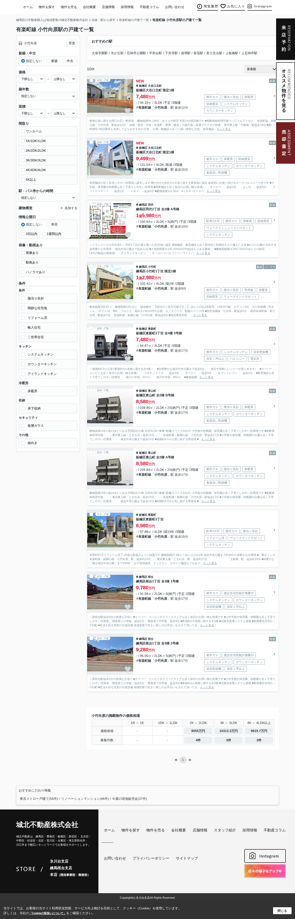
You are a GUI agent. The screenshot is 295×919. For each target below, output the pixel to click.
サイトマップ (187, 858)
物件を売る (69, 7)
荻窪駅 (198, 53)
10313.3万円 (228, 731)
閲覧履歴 (211, 6)
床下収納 (34, 408)
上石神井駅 (249, 53)
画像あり (32, 253)
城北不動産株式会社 (47, 824)
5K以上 (31, 179)
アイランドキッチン (42, 374)
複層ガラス (36, 425)
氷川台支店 (59, 861)
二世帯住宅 (36, 337)
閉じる (282, 911)
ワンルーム (34, 131)
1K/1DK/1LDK (36, 141)
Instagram (263, 6)
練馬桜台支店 (61, 868)
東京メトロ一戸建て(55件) (39, 798)
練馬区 (143, 204)
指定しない (34, 61)
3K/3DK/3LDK (36, 160)
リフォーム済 (37, 318)
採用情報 (127, 7)
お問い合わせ (174, 7)
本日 (54, 224)
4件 (198, 740)
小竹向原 (160, 107)
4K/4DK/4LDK (36, 170)
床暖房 (32, 391)
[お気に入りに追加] (127, 111)
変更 (72, 43)
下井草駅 (171, 53)
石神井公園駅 (136, 53)
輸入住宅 (34, 327)
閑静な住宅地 (37, 308)
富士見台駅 (214, 53)
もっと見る (224, 129)
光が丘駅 (117, 53)
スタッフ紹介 (225, 830)
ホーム (28, 7)
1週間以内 (54, 234)
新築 (54, 61)
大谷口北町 (155, 85)
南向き (32, 443)
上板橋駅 (231, 53)
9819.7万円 (259, 731)
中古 (70, 61)
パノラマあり (35, 272)
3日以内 (31, 234)
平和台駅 (155, 53)
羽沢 (150, 204)
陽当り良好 (36, 298)
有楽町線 (144, 107)
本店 (70, 875)
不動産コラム (149, 7)
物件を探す (47, 7)
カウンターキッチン (42, 364)
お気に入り (236, 6)
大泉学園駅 (100, 53)
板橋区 (143, 85)
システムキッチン (40, 354)
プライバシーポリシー (151, 858)
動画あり (32, 262)
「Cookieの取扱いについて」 (47, 913)
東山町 (152, 390)
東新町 (152, 328)
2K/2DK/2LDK (36, 150)
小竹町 (152, 266)
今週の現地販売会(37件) (129, 798)
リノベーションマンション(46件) (85, 798)
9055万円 (198, 731)
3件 (228, 740)
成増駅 (186, 53)
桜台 (150, 576)
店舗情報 (108, 7)
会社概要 (89, 7)
